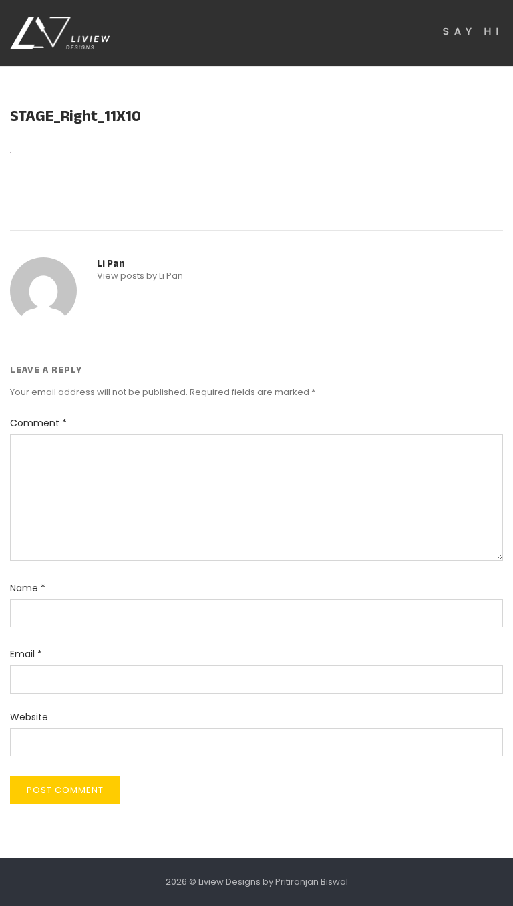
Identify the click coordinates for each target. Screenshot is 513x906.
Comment (38, 423)
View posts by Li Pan (140, 275)
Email (26, 654)
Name (27, 588)
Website (29, 717)
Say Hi (473, 31)
